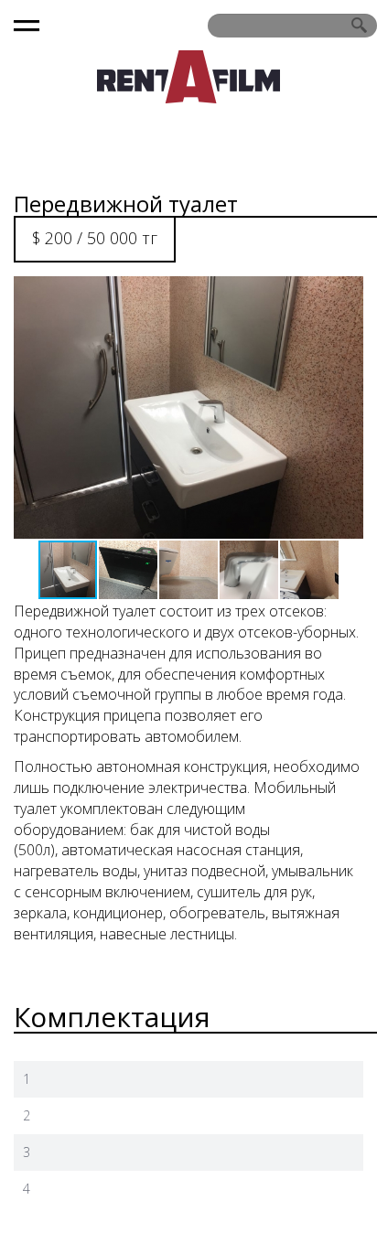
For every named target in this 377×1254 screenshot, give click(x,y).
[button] (346, 408)
